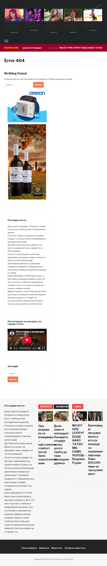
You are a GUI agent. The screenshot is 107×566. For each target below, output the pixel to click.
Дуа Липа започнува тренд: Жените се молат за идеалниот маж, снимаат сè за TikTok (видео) (25, 248)
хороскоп (46, 406)
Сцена (77, 406)
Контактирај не (29, 548)
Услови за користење (75, 548)
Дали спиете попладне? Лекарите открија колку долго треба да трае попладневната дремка (27, 229)
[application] (27, 340)
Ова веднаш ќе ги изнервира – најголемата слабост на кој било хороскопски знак (47, 444)
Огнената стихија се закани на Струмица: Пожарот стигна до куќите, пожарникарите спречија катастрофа (27, 238)
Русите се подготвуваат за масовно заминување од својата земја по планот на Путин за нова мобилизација (26, 257)
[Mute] (39, 348)
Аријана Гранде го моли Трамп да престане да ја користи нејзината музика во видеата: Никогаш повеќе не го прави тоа (27, 294)
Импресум (44, 548)
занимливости (65, 406)
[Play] (11, 348)
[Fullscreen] (43, 348)
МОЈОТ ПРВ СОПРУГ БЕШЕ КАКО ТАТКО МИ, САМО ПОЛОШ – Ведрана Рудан (79, 444)
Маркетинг (56, 548)
